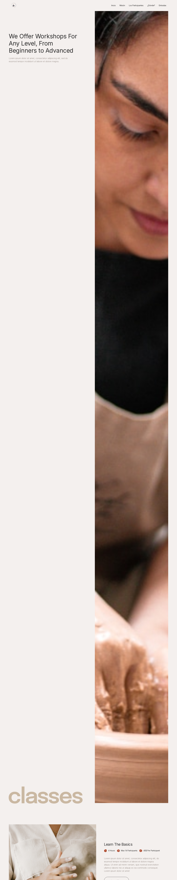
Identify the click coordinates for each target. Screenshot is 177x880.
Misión (122, 5)
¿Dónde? (151, 5)
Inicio (113, 5)
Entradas (162, 5)
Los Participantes (136, 5)
